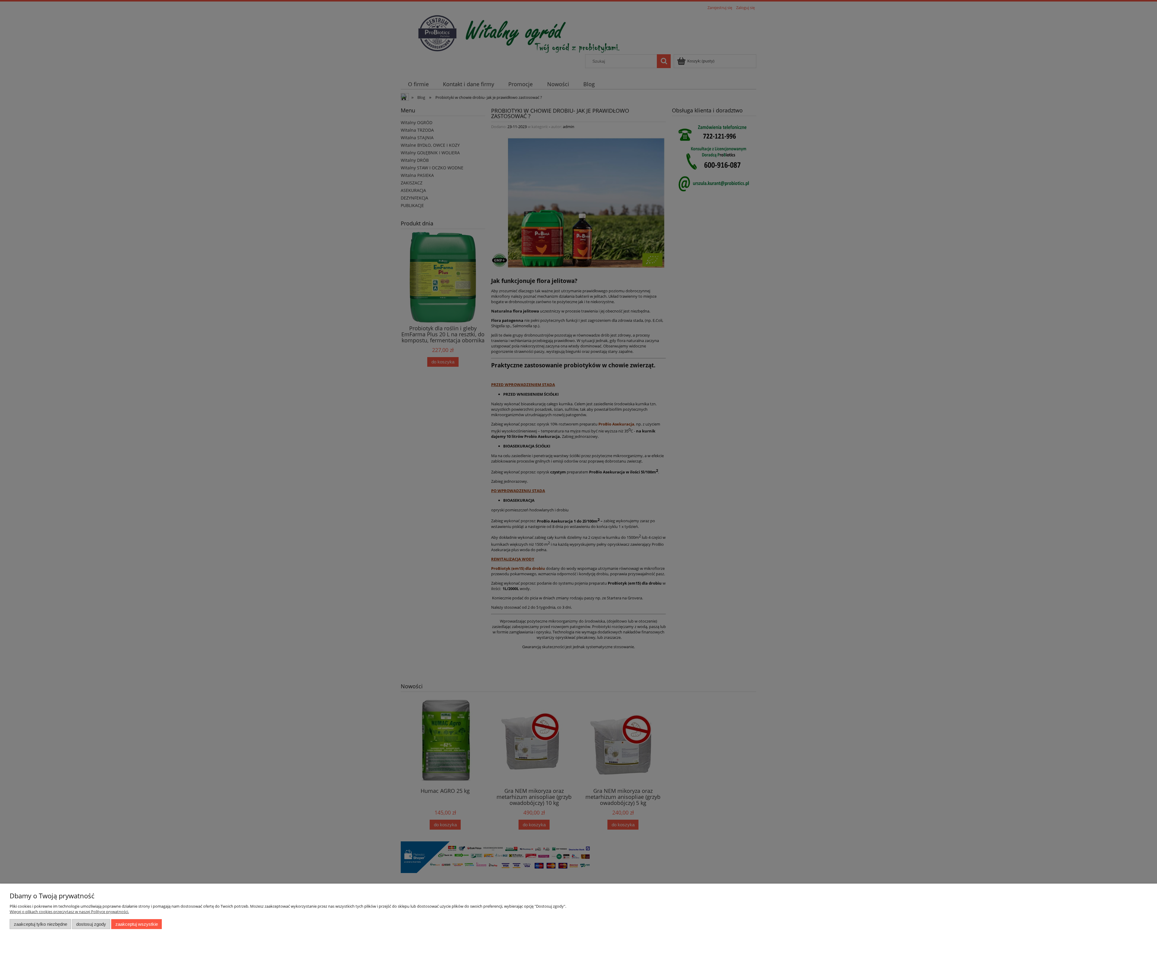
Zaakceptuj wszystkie (136, 924)
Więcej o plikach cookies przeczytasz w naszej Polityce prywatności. (69, 911)
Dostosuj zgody (91, 924)
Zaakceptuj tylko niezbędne (40, 924)
